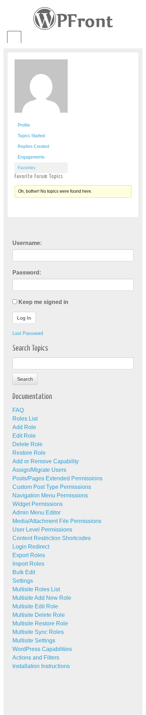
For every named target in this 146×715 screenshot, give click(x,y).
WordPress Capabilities (42, 649)
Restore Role (29, 453)
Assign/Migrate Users (39, 470)
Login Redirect (30, 547)
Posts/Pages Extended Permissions (57, 478)
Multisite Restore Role (40, 623)
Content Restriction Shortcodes (51, 538)
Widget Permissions (37, 504)
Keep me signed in (43, 302)
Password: (26, 273)
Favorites (26, 167)
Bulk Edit (23, 572)
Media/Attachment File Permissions (56, 521)
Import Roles (28, 564)
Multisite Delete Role (38, 615)
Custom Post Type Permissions (51, 487)
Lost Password (27, 333)
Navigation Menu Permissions (50, 495)
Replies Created (33, 146)
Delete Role (27, 444)
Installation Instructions (41, 666)
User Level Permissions (42, 530)
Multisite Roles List (36, 589)
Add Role (24, 427)
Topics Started (31, 135)
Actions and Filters (35, 658)
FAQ (18, 410)
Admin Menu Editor (36, 512)
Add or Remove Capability (45, 461)
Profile (24, 125)
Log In (24, 318)
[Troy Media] (41, 89)
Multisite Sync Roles (38, 632)
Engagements (31, 157)
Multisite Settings (33, 640)
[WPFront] (73, 18)
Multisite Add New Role (41, 598)
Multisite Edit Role (35, 606)
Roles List (25, 419)
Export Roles (28, 555)
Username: (27, 243)
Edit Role (24, 436)
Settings (22, 581)
